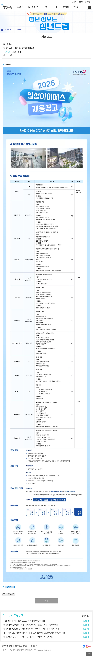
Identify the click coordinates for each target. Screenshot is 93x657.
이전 (46, 601)
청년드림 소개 (7, 646)
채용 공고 (20, 7)
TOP (89, 654)
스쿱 (55, 7)
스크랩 (7, 55)
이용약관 (34, 646)
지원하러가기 (10, 587)
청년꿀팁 (66, 7)
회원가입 (88, 2)
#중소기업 (11, 594)
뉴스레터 (73, 2)
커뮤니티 (75, 7)
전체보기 (84, 616)
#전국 (4, 594)
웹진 (46, 7)
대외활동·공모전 (33, 7)
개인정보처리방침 (21, 646)
